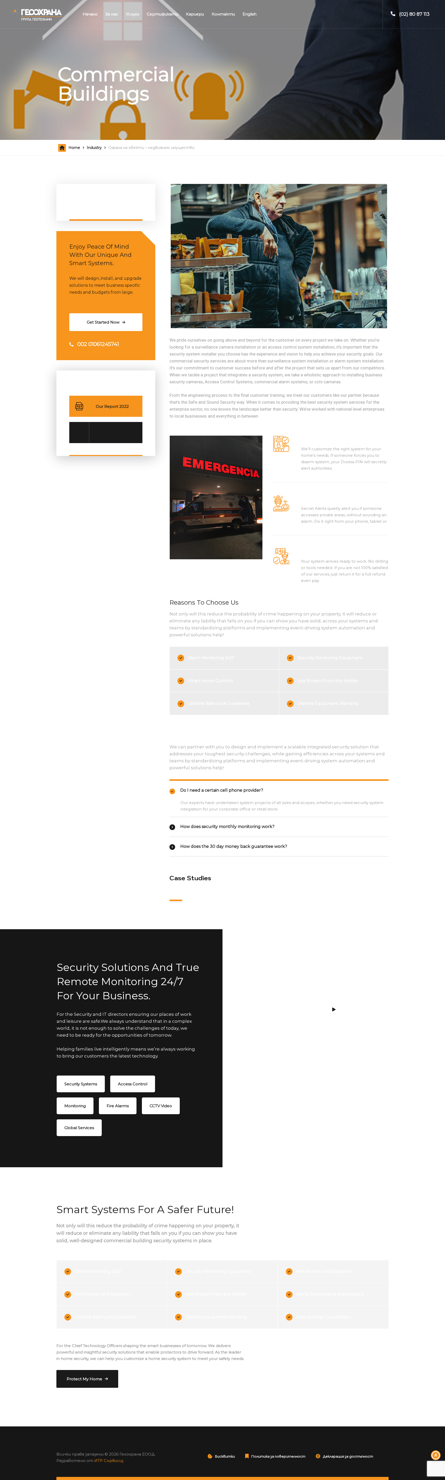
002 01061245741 (98, 344)
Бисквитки (225, 1456)
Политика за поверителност (278, 1456)
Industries (81, 199)
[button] (175, 900)
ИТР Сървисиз (108, 1460)
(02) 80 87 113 (414, 14)
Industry (94, 147)
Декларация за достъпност (348, 1456)
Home (74, 147)
